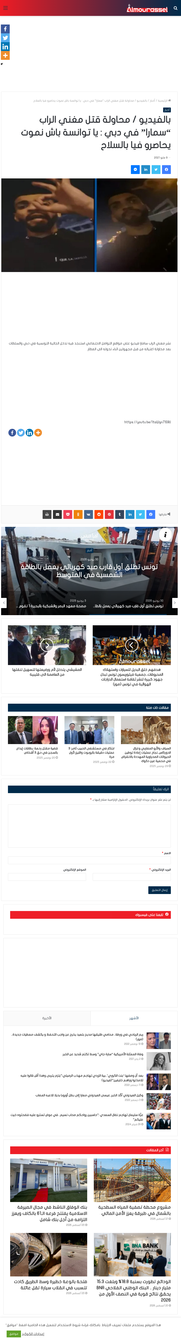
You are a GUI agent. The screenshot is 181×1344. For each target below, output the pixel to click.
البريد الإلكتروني (160, 869)
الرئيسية (163, 100)
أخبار (152, 100)
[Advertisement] (89, 309)
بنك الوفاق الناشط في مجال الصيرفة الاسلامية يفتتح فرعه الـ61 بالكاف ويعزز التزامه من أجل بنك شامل (49, 1213)
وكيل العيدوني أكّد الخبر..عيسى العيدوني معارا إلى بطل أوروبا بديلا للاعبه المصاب (89, 1095)
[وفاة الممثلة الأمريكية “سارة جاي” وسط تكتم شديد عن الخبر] (159, 1061)
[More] (38, 433)
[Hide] (2, 64)
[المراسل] (147, 8)
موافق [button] (13, 1333)
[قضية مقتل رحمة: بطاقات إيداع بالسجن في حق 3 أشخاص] (33, 730)
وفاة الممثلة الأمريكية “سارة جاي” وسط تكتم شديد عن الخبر (103, 1054)
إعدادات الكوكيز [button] (33, 1334)
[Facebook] (12, 433)
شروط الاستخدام (68, 1325)
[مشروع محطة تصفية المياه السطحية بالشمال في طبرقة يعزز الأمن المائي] (132, 1180)
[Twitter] (21, 433)
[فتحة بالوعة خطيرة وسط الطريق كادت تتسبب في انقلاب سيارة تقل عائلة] (48, 1254)
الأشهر (134, 1018)
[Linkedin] (29, 433)
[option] (89, 571)
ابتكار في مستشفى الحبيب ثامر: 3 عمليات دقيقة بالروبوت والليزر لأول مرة (91, 752)
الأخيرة (46, 1018)
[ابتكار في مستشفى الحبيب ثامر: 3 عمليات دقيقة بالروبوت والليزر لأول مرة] (89, 730)
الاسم (166, 853)
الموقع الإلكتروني (74, 869)
